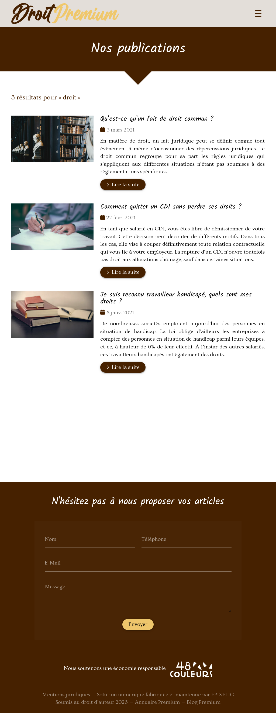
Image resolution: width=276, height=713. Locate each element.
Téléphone (154, 539)
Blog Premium (203, 702)
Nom (50, 539)
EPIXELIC (222, 695)
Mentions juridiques (66, 695)
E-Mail (53, 563)
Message (55, 587)
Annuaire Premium (157, 702)
